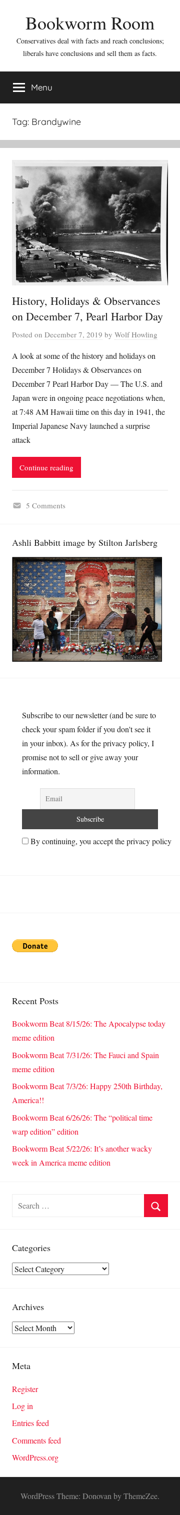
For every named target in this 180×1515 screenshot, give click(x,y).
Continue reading (47, 467)
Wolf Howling (136, 334)
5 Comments (46, 505)
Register (25, 1389)
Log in (22, 1406)
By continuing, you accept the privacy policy (100, 841)
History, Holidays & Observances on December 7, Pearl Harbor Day (87, 308)
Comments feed (36, 1440)
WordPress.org (35, 1457)
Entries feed (30, 1423)
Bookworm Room (90, 22)
